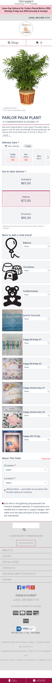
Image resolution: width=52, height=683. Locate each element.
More (5, 135)
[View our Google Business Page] (24, 588)
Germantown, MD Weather (14, 651)
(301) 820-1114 (42, 17)
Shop (14, 42)
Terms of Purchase (26, 660)
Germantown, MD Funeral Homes (18, 642)
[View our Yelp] (33, 588)
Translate (33, 4)
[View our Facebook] (19, 588)
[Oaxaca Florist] (26, 36)
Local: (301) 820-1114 (26, 599)
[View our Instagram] (28, 588)
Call (13, 680)
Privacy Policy (8, 660)
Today (28, 146)
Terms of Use (44, 660)
